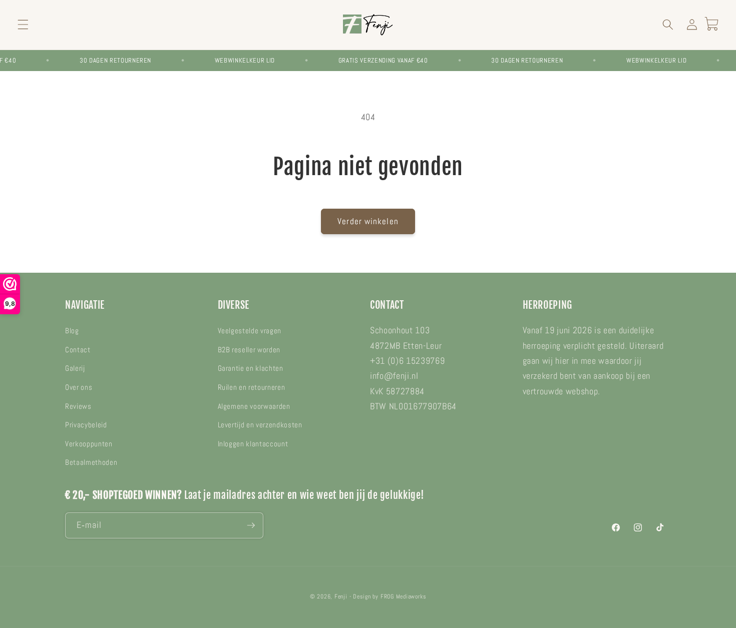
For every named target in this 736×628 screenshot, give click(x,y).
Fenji (340, 596)
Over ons (78, 387)
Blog (72, 331)
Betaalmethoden (91, 462)
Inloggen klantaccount (253, 444)
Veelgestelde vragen (250, 331)
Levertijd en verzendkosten (260, 425)
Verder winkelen (368, 221)
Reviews (78, 406)
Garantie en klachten (250, 368)
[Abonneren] (251, 525)
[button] (23, 25)
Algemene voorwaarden (254, 406)
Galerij (75, 368)
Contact (78, 350)
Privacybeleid (86, 425)
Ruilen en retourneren (251, 387)
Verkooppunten (89, 444)
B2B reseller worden (249, 350)
